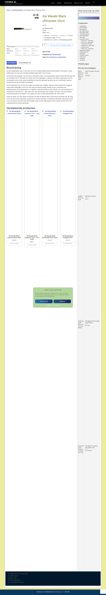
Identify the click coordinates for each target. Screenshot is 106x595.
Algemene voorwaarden (19, 573)
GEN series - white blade (87, 42)
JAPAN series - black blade (87, 45)
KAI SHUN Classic (84, 31)
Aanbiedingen (83, 26)
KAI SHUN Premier (84, 34)
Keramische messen (84, 39)
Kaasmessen (82, 53)
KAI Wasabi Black (17, 10)
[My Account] (96, 3)
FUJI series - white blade (87, 40)
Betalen (59, 3)
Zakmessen (82, 58)
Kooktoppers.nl (59, 592)
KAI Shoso (82, 37)
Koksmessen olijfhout (85, 50)
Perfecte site (44, 301)
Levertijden (14, 576)
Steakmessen (83, 56)
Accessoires (82, 60)
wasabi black (62, 57)
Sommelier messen (84, 55)
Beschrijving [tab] (11, 63)
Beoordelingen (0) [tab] (25, 63)
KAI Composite (83, 27)
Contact (87, 3)
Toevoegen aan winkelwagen (60, 45)
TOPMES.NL (11, 2)
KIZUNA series (85, 47)
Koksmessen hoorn (84, 52)
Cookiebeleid (49, 305)
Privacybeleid (56, 305)
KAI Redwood (83, 29)
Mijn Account (78, 3)
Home (53, 3)
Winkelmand (68, 3)
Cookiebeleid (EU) (17, 582)
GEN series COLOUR (86, 44)
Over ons (13, 578)
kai (47, 57)
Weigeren (62, 301)
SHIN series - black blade (87, 48)
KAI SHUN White (84, 32)
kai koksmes (53, 57)
